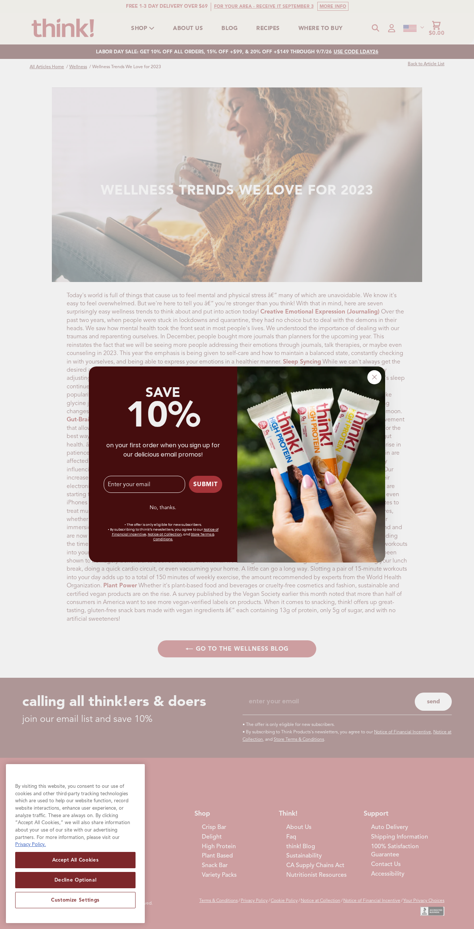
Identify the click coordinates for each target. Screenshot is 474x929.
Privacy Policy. (30, 844)
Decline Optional (75, 880)
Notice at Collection (165, 534)
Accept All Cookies (75, 860)
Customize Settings (75, 900)
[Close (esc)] (374, 377)
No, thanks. (163, 507)
